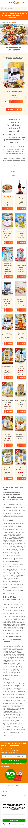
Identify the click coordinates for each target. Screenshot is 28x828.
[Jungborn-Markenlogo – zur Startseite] (14, 2)
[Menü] (2, 2)
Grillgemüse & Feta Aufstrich (20, 435)
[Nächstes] (25, 83)
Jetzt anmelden (14, 761)
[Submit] (3, 8)
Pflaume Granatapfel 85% (7, 334)
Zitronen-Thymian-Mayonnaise (7, 435)
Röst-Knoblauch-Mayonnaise (14, 91)
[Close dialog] (25, 804)
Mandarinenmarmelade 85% (7, 233)
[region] (14, 83)
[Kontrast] (23, 2)
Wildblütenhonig (7, 367)
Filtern (14, 171)
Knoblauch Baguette (20, 300)
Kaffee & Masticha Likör (20, 469)
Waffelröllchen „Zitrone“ (20, 233)
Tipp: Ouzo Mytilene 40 (14, 109)
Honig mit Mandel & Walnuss (21, 334)
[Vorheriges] (3, 83)
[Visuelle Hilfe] (26, 2)
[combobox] (14, 8)
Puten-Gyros (7, 198)
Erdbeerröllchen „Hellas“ (21, 266)
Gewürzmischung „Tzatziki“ (20, 401)
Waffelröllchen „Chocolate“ (7, 300)
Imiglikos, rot (21, 198)
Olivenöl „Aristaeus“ (20, 368)
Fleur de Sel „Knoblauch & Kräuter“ (7, 469)
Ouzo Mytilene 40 (7, 266)
